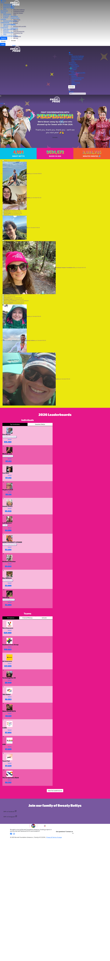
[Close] (4, 103)
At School (16, 21)
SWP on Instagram (10, 816)
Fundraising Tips (17, 33)
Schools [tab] (44, 618)
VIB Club (15, 38)
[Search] (11, 43)
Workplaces (14, 16)
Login (14, 45)
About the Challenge (19, 9)
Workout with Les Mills (19, 26)
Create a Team (15, 18)
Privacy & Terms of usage (54, 837)
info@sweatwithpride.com (64, 833)
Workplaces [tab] (10, 618)
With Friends (16, 19)
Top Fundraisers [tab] (15, 424)
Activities (13, 25)
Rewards (15, 29)
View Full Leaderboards (55, 790)
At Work (15, 23)
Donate (13, 40)
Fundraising (14, 28)
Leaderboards (17, 36)
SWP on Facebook (10, 811)
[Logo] (15, 3)
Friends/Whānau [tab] (27, 618)
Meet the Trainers (18, 13)
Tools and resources (18, 31)
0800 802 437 (78, 833)
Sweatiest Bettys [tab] (40, 424)
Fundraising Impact (18, 11)
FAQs (14, 14)
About (12, 8)
